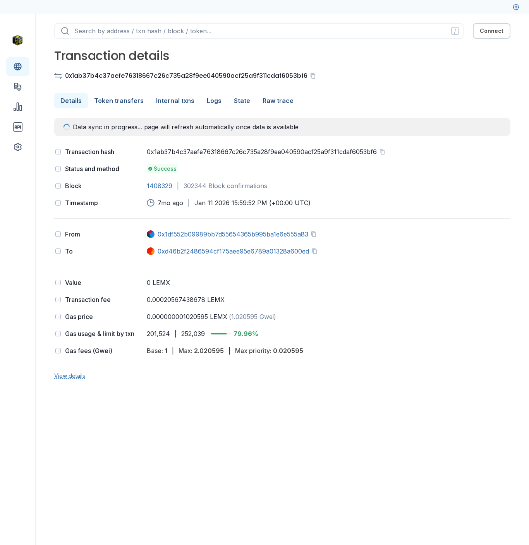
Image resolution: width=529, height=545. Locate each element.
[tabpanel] (282, 249)
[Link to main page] (18, 40)
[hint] (58, 152)
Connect (491, 30)
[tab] (71, 100)
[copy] (314, 76)
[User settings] (516, 7)
